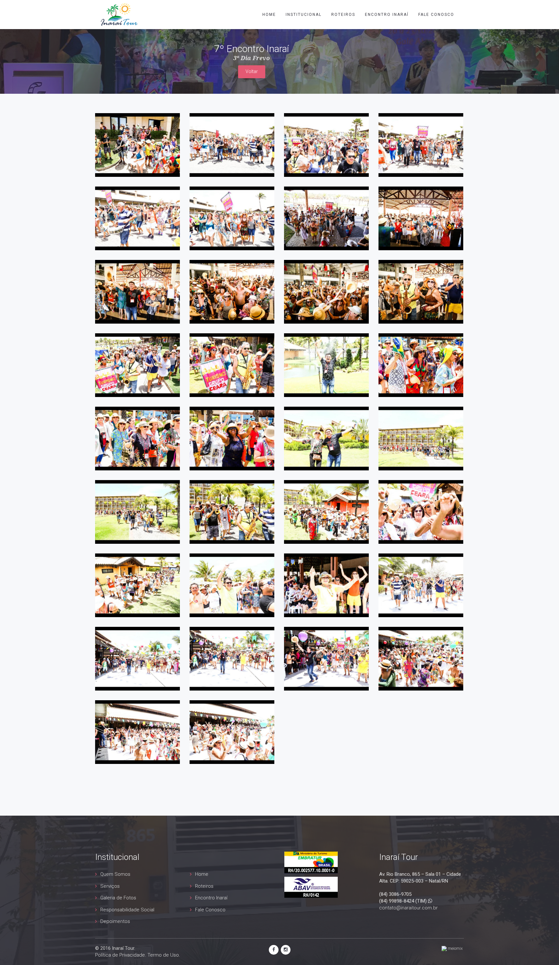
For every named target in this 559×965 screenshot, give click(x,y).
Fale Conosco (210, 910)
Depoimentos (115, 921)
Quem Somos (115, 874)
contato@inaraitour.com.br (408, 908)
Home (269, 14)
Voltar (252, 71)
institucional (304, 14)
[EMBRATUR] (311, 861)
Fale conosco (436, 14)
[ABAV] (311, 886)
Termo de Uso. (164, 955)
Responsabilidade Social (127, 910)
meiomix (455, 948)
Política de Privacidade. (120, 955)
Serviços (110, 886)
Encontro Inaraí (387, 14)
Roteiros (343, 14)
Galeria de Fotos (118, 898)
